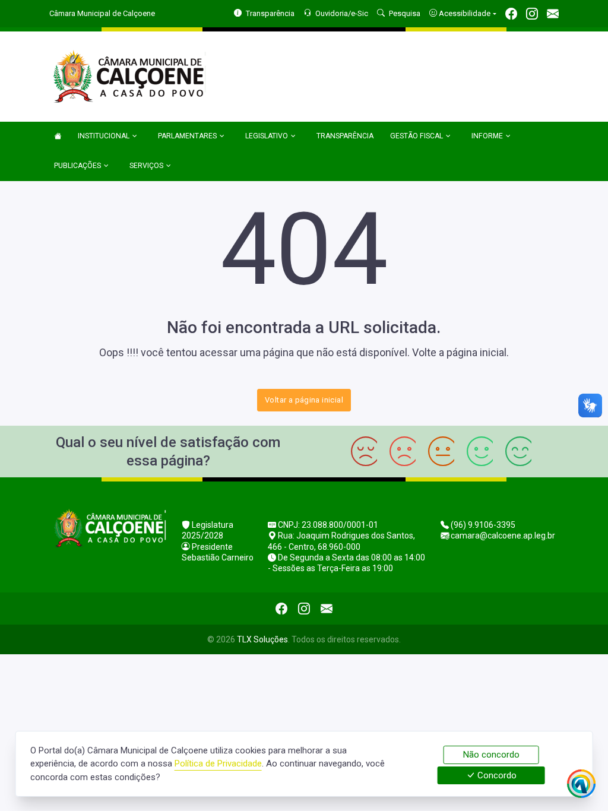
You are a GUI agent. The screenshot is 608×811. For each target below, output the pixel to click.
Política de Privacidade (218, 763)
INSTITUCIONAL (103, 136)
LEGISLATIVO (266, 136)
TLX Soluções (262, 639)
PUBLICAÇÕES (77, 165)
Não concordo (491, 754)
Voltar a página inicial (304, 399)
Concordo (496, 775)
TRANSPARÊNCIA (344, 136)
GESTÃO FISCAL (416, 136)
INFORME (487, 136)
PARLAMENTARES (187, 136)
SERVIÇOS (146, 165)
